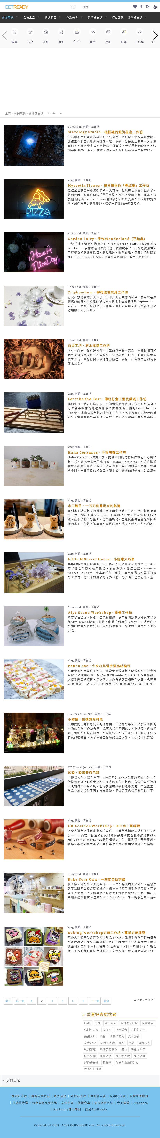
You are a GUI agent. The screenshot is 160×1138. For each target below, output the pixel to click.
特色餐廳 (90, 1056)
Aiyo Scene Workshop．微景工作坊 (100, 613)
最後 (106, 1000)
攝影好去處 (117, 1036)
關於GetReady (96, 1109)
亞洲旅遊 (110, 1023)
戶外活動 (121, 1029)
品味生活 (29, 17)
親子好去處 (123, 1056)
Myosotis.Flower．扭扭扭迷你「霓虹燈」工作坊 (108, 185)
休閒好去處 (36, 113)
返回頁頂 (13, 1080)
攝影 (103, 1036)
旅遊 (132, 1042)
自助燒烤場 (20, 1102)
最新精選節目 (40, 1096)
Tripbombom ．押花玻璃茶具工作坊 (98, 292)
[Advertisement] (80, 77)
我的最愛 (123, 1102)
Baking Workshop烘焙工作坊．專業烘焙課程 (107, 933)
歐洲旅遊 (90, 1049)
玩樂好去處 (118, 1096)
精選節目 (51, 17)
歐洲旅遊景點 (108, 1049)
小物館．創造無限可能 (85, 719)
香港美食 (72, 17)
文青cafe (90, 1042)
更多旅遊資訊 (103, 1102)
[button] (155, 35)
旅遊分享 (84, 1102)
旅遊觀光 (144, 1042)
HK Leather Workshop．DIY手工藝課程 (104, 826)
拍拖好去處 (138, 1029)
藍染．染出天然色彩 (84, 773)
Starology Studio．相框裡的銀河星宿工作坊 (105, 132)
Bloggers (141, 1102)
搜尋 (86, 7)
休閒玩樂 (8, 17)
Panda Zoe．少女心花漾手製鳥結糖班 (99, 666)
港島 (124, 1049)
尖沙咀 (107, 1029)
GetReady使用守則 (67, 1109)
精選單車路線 (139, 1096)
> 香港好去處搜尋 (99, 1014)
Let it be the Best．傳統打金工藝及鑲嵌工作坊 (107, 399)
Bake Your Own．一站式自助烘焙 (96, 879)
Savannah (75, 126)
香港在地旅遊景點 (127, 1062)
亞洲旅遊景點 (129, 1023)
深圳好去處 (135, 17)
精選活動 (106, 1056)
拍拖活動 (90, 1036)
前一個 (20, 1000)
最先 (8, 1000)
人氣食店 (148, 1023)
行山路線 (118, 17)
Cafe (87, 1023)
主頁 (73, 7)
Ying (71, 180)
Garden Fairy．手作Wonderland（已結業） (107, 239)
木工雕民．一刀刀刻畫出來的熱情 (94, 506)
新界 (122, 1042)
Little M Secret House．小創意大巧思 (101, 559)
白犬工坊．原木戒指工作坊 (89, 346)
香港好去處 (95, 17)
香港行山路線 (93, 1069)
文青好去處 (107, 1042)
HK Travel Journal (81, 714)
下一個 (95, 1000)
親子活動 (140, 1056)
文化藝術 (134, 1036)
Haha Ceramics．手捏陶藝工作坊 (97, 452)
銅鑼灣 (107, 1062)
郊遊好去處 (91, 1062)
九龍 (98, 1023)
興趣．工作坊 (91, 126)
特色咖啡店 (138, 1049)
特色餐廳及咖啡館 (44, 1102)
